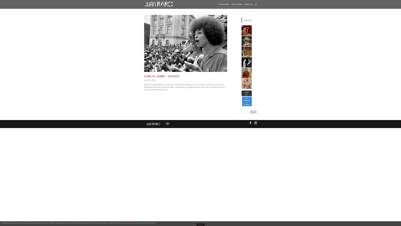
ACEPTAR (200, 224)
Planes (154, 80)
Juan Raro (147, 80)
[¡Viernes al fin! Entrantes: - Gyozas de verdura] (247, 62)
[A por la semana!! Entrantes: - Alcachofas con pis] (247, 52)
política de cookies (127, 223)
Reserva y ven (249, 4)
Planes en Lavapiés (236, 4)
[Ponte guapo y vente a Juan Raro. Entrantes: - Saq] (247, 73)
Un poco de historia (223, 4)
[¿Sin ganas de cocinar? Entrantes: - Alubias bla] (247, 84)
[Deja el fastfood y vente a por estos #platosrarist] (247, 30)
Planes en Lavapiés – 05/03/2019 (161, 76)
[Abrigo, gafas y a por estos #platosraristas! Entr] (247, 41)
